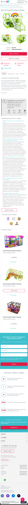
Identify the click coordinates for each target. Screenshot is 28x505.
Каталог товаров (5, 5)
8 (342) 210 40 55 (23, 468)
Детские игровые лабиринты (14, 5)
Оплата (17, 73)
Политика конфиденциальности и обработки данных (6, 487)
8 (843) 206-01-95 (23, 474)
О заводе (3, 437)
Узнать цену (14, 290)
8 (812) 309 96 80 (23, 465)
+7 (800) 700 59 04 (21, 1)
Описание (4, 73)
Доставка (22, 73)
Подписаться (14, 427)
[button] (25, 73)
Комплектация (11, 73)
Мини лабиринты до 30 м (5, 7)
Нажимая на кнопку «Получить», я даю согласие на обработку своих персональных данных (12, 359)
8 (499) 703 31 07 (23, 466)
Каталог (3, 434)
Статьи (3, 440)
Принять (23, 502)
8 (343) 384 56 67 (23, 473)
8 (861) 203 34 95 (23, 471)
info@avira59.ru (20, 2)
